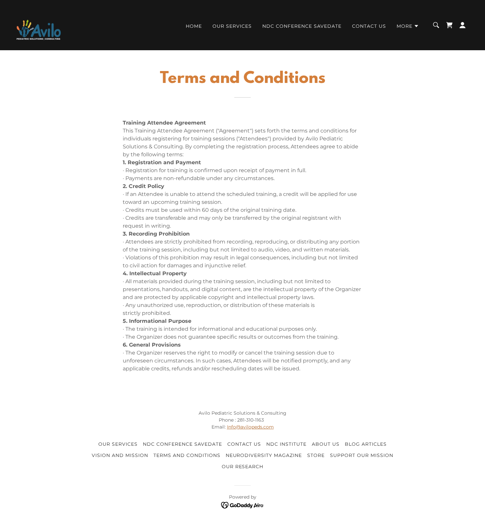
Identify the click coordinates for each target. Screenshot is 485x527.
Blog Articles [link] (366, 444)
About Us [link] (326, 444)
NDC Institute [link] (286, 444)
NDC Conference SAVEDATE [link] (301, 26)
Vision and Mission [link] (120, 455)
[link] (38, 24)
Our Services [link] (232, 26)
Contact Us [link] (369, 26)
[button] (408, 26)
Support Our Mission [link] (361, 455)
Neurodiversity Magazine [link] (264, 455)
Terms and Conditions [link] (186, 455)
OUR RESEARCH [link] (243, 467)
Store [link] (316, 455)
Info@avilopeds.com (250, 427)
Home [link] (194, 26)
